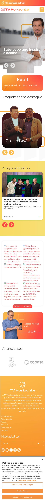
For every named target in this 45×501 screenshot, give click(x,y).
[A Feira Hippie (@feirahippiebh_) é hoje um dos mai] (32, 253)
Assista (4, 422)
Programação (6, 419)
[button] (12, 65)
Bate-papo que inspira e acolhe (21, 51)
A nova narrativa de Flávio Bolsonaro (20, 199)
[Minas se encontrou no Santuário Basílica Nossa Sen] (32, 272)
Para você (5, 428)
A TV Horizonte (7, 416)
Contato (4, 430)
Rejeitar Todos (22, 491)
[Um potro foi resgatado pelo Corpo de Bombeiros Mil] (13, 253)
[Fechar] (42, 459)
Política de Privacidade (27, 480)
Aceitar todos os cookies (22, 497)
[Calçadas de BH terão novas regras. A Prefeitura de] (32, 291)
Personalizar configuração (22, 485)
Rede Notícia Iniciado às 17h (20, 86)
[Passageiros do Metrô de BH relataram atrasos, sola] (13, 291)
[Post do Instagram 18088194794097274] (13, 272)
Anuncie (4, 425)
